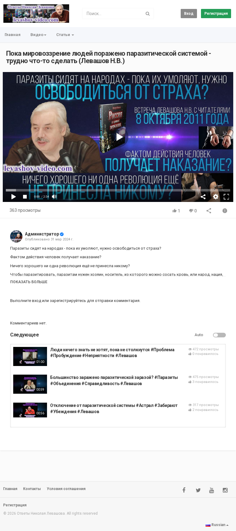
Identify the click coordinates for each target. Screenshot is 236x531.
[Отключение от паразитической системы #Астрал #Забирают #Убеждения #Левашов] (30, 410)
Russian (218, 525)
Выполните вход (25, 300)
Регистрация (216, 13)
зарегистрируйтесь (68, 300)
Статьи (63, 34)
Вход (189, 13)
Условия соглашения (66, 489)
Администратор (42, 233)
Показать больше (28, 282)
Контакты (32, 489)
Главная (13, 34)
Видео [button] (36, 34)
